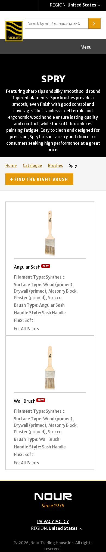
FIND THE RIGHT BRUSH (40, 179)
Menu (85, 47)
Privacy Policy (53, 521)
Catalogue (32, 165)
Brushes (55, 165)
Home (11, 165)
